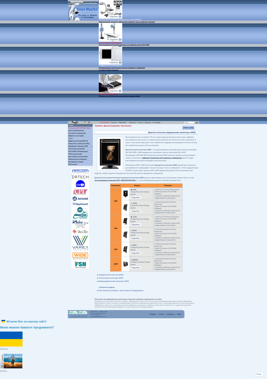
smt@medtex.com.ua (99, 316)
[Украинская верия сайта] (85, 123)
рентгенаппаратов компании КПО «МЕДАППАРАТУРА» (115, 180)
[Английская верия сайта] (89, 123)
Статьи (161, 314)
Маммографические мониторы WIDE (114, 281)
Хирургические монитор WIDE (111, 275)
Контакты (170, 314)
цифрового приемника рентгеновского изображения (162, 158)
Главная (152, 314)
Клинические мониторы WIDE (111, 278)
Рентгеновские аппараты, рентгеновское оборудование (121, 290)
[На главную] (83, 20)
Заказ (179, 314)
